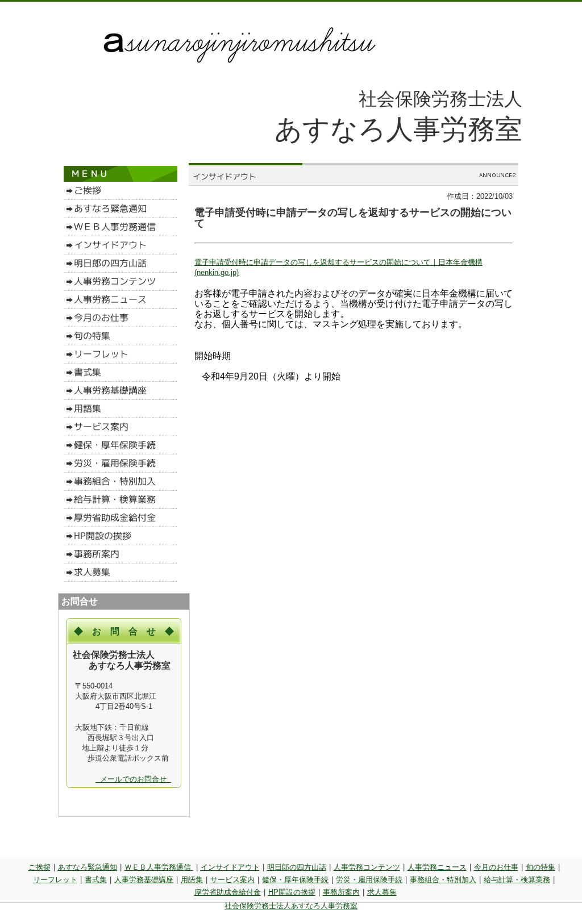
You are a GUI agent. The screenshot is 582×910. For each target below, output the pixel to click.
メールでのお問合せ (133, 779)
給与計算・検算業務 (517, 879)
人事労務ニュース (437, 867)
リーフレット (55, 879)
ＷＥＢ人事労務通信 (158, 867)
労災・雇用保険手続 (369, 879)
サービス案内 (232, 879)
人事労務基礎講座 (143, 879)
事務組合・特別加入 (443, 879)
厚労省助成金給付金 (227, 892)
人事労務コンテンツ (367, 867)
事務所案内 (341, 892)
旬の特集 (540, 867)
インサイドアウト (230, 867)
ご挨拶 (39, 867)
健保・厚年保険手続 (295, 879)
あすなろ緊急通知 (87, 867)
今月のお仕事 (496, 867)
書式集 (96, 879)
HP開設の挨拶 (291, 892)
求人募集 (382, 892)
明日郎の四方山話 (296, 867)
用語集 (192, 879)
